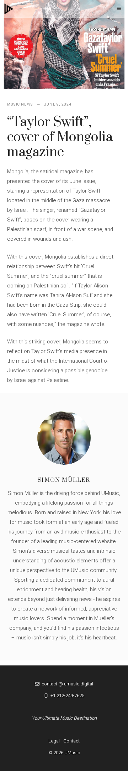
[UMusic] (9, 9)
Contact (71, 740)
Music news (20, 104)
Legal (54, 740)
